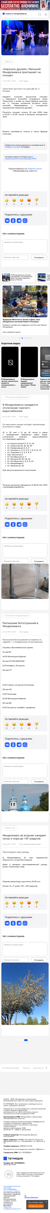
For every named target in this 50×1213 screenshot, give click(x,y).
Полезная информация (16, 397)
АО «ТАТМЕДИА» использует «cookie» (11, 1190)
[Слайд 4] (27, 338)
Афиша (8, 61)
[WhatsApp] (25, 220)
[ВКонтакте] (7, 220)
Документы (38, 1068)
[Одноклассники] (13, 220)
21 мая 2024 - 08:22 (9, 81)
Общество (10, 828)
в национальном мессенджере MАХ (20, 158)
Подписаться (36, 1206)
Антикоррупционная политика (11, 1187)
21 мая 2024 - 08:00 (9, 632)
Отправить (39, 257)
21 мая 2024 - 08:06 (9, 416)
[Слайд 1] (19, 338)
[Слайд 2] (22, 338)
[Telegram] (19, 220)
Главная (26, 1068)
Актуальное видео (10, 1068)
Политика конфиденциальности (12, 1208)
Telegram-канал (34, 168)
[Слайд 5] (30, 338)
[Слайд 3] (25, 338)
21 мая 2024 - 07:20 (9, 844)
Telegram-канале (13, 147)
